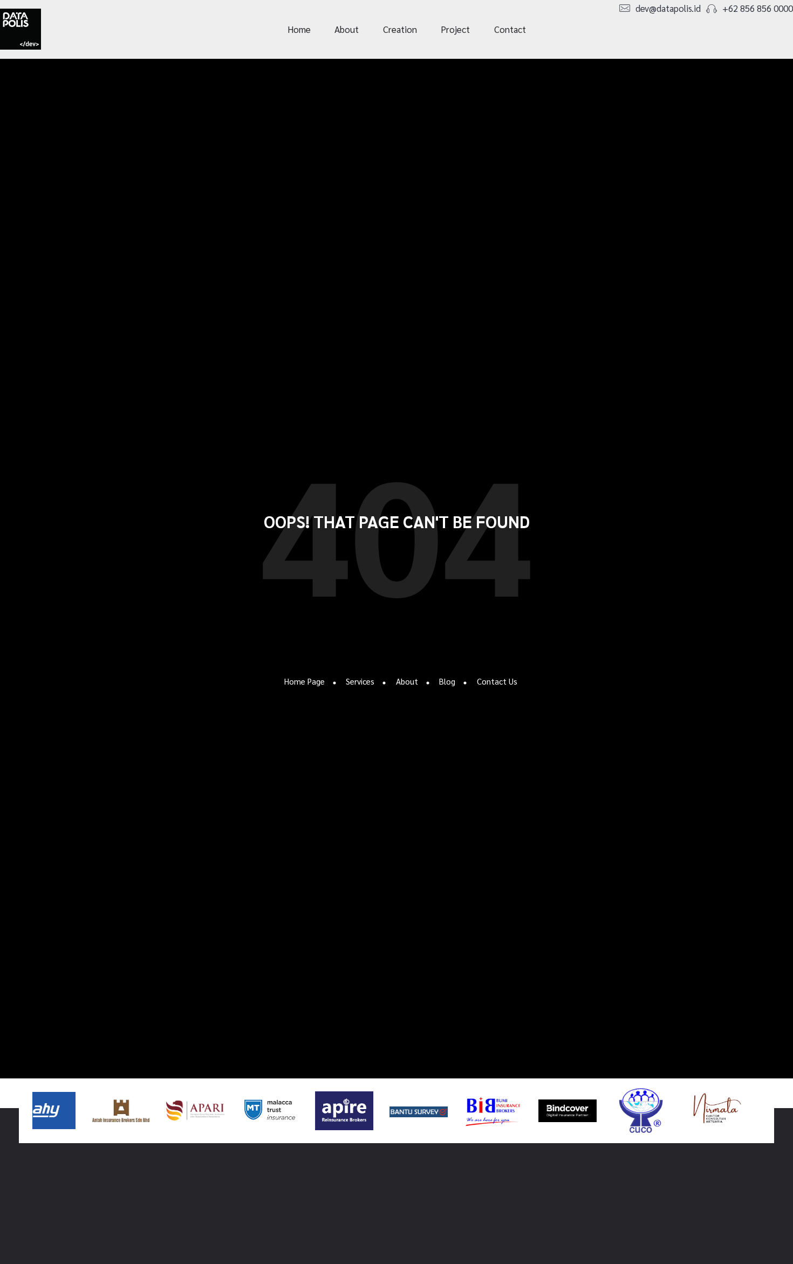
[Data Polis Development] (39, 29)
